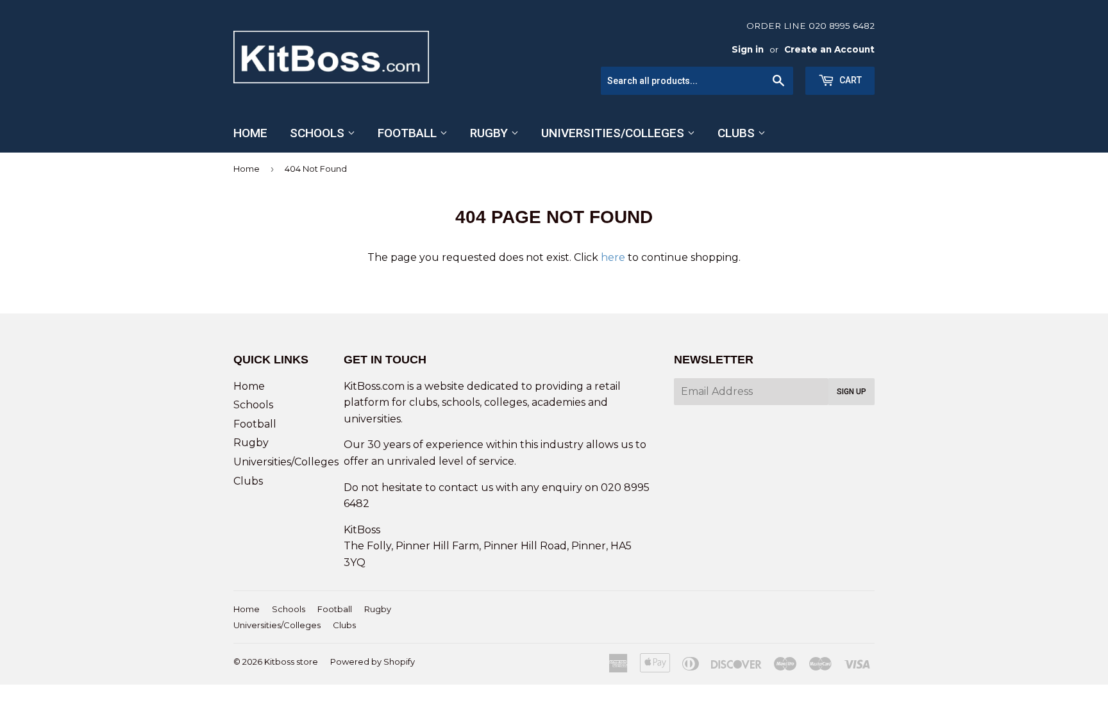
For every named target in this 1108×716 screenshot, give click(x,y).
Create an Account (829, 49)
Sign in (748, 49)
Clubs (738, 133)
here (613, 257)
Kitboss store (291, 661)
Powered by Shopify (372, 661)
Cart (849, 80)
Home (250, 133)
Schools (319, 133)
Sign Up (851, 391)
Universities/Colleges (614, 133)
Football (409, 133)
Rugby (490, 133)
